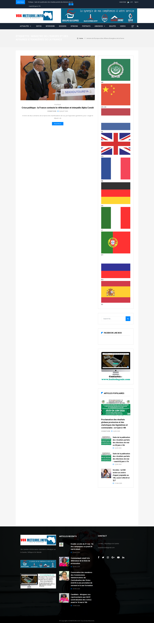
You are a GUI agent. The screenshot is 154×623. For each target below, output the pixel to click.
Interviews (50, 26)
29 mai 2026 (76, 552)
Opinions (74, 26)
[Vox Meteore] (34, 16)
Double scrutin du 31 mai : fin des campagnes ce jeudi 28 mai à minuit (82, 546)
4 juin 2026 (116, 431)
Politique (30, 2)
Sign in (136, 2)
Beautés (112, 26)
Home (81, 38)
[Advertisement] (116, 506)
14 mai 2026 (76, 605)
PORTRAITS (86, 26)
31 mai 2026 (118, 483)
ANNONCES (99, 26)
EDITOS (39, 26)
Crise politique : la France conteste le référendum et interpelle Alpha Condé (58, 107)
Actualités (24, 26)
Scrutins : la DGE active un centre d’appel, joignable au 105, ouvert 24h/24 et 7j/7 (121, 475)
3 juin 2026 (118, 448)
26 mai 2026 (76, 567)
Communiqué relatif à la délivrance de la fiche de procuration (80, 560)
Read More (57, 124)
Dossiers (62, 26)
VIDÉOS (123, 26)
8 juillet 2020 (63, 111)
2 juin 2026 (118, 464)
